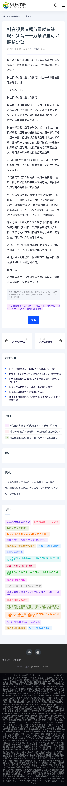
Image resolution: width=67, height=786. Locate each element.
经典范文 (10, 684)
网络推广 (25, 678)
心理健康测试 (27, 731)
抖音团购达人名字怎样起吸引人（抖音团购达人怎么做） (32, 573)
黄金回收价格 (40, 705)
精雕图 (30, 682)
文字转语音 (56, 736)
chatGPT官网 (51, 689)
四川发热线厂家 (45, 763)
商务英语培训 (39, 698)
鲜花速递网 (36, 711)
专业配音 (36, 736)
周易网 (44, 709)
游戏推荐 (16, 678)
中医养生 (26, 765)
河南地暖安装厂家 (21, 758)
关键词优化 (51, 687)
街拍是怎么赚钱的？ (17, 528)
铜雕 (55, 714)
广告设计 (6, 707)
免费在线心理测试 (12, 731)
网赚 (8, 774)
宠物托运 (6, 705)
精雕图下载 (19, 709)
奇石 (59, 779)
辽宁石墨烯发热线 (29, 749)
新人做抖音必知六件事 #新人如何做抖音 (28, 534)
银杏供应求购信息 (13, 745)
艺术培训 (18, 772)
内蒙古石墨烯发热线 (38, 758)
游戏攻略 (36, 675)
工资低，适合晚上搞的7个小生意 (24, 586)
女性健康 (37, 770)
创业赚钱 (36, 776)
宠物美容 (15, 705)
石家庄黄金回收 (27, 705)
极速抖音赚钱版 (15, 552)
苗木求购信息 (44, 743)
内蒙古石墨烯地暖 (10, 761)
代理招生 (55, 675)
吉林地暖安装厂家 (13, 749)
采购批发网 (28, 698)
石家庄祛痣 (22, 720)
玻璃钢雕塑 (43, 716)
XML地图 (17, 660)
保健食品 (44, 765)
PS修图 (33, 678)
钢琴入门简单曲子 (29, 718)
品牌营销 (53, 691)
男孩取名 (42, 727)
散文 (62, 781)
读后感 (60, 687)
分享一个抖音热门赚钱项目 (21, 566)
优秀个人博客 (25, 781)
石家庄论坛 (10, 698)
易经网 (37, 709)
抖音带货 (43, 779)
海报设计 (15, 707)
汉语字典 (34, 725)
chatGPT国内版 (33, 689)
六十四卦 (51, 709)
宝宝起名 (41, 678)
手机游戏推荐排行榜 (50, 770)
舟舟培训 (10, 772)
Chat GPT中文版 (56, 680)
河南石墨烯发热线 (37, 756)
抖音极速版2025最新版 (46, 522)
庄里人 (48, 693)
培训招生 (18, 684)
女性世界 (41, 714)
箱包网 (49, 698)
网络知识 (44, 691)
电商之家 (41, 707)
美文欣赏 (10, 770)
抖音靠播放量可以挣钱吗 (20, 305)
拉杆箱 (11, 736)
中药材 (52, 765)
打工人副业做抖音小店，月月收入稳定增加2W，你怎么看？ (33, 559)
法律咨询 (22, 689)
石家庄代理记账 (54, 684)
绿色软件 (45, 776)
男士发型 (14, 687)
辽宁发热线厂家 (45, 749)
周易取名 (33, 727)
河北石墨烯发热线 (29, 745)
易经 (48, 675)
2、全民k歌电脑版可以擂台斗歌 (23, 622)
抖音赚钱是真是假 (16, 580)
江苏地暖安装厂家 (13, 763)
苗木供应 (22, 774)
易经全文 (27, 711)
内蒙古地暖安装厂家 (27, 761)
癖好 (20, 693)
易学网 (10, 711)
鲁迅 (47, 696)
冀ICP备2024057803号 (40, 667)
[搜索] (56, 5)
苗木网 (18, 743)
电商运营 (32, 707)
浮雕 (27, 716)
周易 (43, 675)
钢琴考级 (58, 718)
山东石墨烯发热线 (37, 754)
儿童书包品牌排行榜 (16, 734)
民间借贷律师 (55, 776)
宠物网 (37, 702)
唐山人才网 (41, 687)
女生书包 (57, 734)
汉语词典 (20, 767)
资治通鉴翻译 (53, 741)
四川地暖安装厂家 (14, 765)
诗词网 (33, 783)
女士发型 (22, 687)
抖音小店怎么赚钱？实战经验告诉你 (26, 392)
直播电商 (24, 707)
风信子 (32, 693)
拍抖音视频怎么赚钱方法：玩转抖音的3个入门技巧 (30, 482)
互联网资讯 (16, 779)
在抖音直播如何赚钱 (49, 546)
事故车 (26, 723)
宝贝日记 (17, 675)
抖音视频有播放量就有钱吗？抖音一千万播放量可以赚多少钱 (33, 307)
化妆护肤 (32, 714)
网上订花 (55, 711)
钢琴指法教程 (8, 718)
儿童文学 (10, 691)
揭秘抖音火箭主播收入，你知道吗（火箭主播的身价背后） (33, 488)
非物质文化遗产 (40, 682)
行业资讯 (25, 16)
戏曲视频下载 (50, 738)
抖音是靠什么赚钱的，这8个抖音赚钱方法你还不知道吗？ (33, 593)
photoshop (58, 705)
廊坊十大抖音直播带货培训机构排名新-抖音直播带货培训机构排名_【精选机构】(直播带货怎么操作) (33, 607)
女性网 (49, 714)
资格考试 (36, 772)
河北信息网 (36, 680)
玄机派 (5, 689)
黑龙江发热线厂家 (47, 752)
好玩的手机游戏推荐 (23, 770)
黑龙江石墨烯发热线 (30, 752)
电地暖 (56, 698)
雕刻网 (21, 716)
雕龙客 (8, 781)
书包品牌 (49, 734)
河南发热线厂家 (52, 756)
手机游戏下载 (13, 776)
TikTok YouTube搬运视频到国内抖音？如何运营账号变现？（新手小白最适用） (33, 615)
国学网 (41, 696)
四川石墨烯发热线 (29, 763)
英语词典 (43, 725)
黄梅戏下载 (24, 741)
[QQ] (38, 652)
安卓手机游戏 (49, 774)
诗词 (8, 767)
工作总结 (22, 682)
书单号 (24, 696)
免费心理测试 (39, 731)
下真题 (55, 693)
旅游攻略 (13, 682)
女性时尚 (23, 714)
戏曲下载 (15, 741)
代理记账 (52, 779)
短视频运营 (36, 781)
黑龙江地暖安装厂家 (20, 754)
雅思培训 (15, 700)
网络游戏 (34, 779)
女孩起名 (6, 729)
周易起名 (59, 727)
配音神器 (39, 738)
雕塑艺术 (34, 716)
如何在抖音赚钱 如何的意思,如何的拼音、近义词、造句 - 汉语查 (36, 425)
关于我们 (6, 660)
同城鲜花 (46, 711)
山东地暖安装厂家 (21, 756)
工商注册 (25, 779)
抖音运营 (46, 781)
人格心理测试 (48, 729)
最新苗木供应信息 (29, 743)
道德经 (14, 729)
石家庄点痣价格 (34, 720)
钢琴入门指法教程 (47, 700)
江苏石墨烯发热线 (44, 761)
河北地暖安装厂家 (13, 747)
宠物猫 (44, 702)
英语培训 (53, 772)
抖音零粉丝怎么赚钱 (17, 600)
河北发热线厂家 (45, 745)
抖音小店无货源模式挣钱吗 (21, 546)
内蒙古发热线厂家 (55, 758)
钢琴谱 (61, 716)
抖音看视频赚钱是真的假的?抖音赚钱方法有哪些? (33, 369)
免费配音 (30, 738)
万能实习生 (32, 696)
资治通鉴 (43, 741)
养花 (36, 684)
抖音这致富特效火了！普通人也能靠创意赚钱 (31, 387)
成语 (61, 725)
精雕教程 (29, 709)
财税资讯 (16, 16)
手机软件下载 (25, 776)
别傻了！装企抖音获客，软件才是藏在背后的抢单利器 (35, 374)
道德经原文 (22, 729)
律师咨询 (27, 680)
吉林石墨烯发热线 (29, 747)
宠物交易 (12, 702)
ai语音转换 (45, 736)
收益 (36, 132)
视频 (14, 77)
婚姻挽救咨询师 (35, 729)
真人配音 (22, 738)
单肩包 (28, 736)
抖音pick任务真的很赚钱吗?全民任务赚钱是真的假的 (35, 431)
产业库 (10, 680)
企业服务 (13, 689)
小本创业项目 (11, 693)
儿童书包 (29, 734)
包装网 (14, 774)
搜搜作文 (31, 687)
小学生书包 (39, 734)
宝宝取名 (50, 727)
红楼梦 (52, 767)
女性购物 (15, 714)
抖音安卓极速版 (13, 494)
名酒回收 (43, 684)
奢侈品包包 (19, 736)
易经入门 (18, 711)
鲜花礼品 (6, 714)
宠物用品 (59, 702)
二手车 (8, 678)
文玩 (43, 689)
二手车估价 (52, 682)
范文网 (5, 682)
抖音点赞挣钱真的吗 (39, 628)
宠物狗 (51, 702)
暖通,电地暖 (30, 767)
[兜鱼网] (14, 5)
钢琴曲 (17, 718)
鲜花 (62, 711)
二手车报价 (48, 723)
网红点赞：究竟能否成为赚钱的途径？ (26, 540)
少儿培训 (44, 772)
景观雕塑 (53, 716)
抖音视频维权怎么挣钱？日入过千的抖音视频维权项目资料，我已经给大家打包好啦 (36, 437)
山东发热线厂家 (52, 754)
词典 (56, 725)
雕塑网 (14, 716)
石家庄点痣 (28, 684)
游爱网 (26, 693)
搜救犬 (45, 680)
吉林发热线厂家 (45, 747)
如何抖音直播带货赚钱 (18, 522)
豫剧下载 (34, 741)
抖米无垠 (27, 691)
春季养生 (35, 765)
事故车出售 (11, 723)
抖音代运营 (27, 675)
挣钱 (29, 105)
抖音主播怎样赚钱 (16, 628)
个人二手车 (7, 725)
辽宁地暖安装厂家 (13, 752)
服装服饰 (18, 680)
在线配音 (13, 738)
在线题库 (55, 781)
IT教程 (40, 774)
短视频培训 (31, 774)
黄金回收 (21, 702)
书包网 (19, 698)
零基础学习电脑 (52, 678)
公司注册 (18, 691)
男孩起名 (15, 727)
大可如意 (40, 693)
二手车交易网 (36, 723)
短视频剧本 (55, 696)
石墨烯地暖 (34, 700)
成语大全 (27, 772)
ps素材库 (24, 700)
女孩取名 (24, 727)
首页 (8, 16)
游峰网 (8, 696)
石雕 (60, 714)
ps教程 (50, 705)
